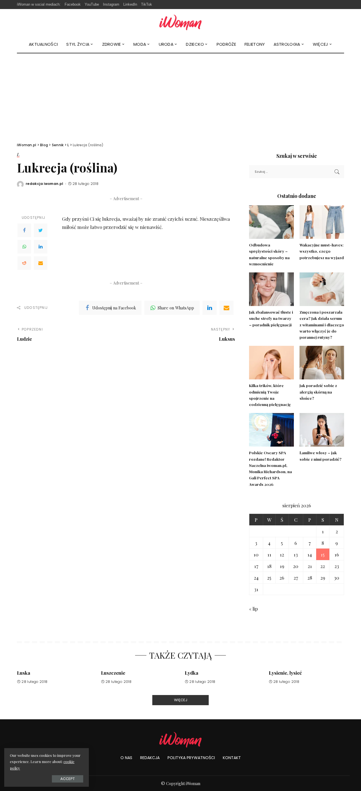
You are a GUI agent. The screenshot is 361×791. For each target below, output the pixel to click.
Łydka (191, 673)
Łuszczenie (113, 673)
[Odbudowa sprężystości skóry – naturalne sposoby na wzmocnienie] (271, 222)
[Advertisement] (180, 95)
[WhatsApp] (24, 247)
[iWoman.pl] (180, 22)
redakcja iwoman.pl (44, 183)
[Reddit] (24, 263)
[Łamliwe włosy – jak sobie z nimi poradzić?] (322, 430)
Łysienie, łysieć (285, 673)
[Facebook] (24, 230)
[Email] (40, 263)
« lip (253, 609)
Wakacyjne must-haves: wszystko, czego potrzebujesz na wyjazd (322, 251)
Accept (67, 778)
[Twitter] (40, 230)
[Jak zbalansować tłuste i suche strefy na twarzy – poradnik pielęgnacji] (271, 289)
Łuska (23, 673)
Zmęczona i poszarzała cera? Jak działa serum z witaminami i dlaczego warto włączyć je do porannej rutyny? (322, 324)
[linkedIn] (209, 308)
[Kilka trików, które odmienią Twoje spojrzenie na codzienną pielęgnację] (271, 362)
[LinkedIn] (40, 247)
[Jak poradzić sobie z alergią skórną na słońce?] (322, 362)
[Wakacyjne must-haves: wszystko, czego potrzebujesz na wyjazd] (322, 222)
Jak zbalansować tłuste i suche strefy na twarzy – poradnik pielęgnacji (271, 318)
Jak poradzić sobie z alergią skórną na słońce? (318, 392)
